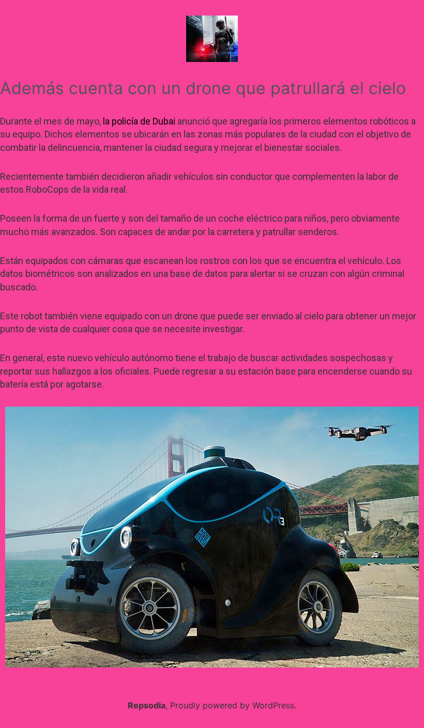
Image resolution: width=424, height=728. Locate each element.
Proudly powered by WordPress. (233, 705)
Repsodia (146, 705)
